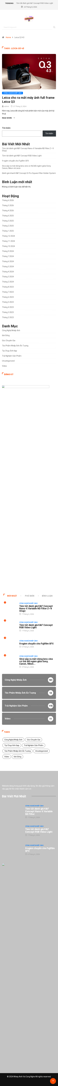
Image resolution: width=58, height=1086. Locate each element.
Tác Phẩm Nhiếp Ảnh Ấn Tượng (15, 346)
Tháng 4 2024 (8, 272)
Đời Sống (6, 335)
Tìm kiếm (6, 128)
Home (8, 37)
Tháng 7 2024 (8, 256)
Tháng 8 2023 (8, 287)
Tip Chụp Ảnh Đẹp (9, 351)
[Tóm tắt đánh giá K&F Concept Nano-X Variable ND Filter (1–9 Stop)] (12, 811)
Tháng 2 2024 (8, 282)
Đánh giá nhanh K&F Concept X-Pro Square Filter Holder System (29, 173)
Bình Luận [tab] (47, 596)
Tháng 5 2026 (8, 205)
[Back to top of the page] (53, 1081)
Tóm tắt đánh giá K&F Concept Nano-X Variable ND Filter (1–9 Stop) (36, 608)
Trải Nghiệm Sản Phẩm (11, 356)
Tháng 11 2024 (8, 241)
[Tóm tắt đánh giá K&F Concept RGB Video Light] (12, 830)
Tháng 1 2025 (8, 231)
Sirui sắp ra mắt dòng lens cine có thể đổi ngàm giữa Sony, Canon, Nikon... (36, 661)
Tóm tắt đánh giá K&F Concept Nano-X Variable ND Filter (39, 811)
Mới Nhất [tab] (12, 596)
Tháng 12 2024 (8, 236)
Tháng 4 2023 (8, 307)
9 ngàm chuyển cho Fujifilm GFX (15, 161)
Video (4, 366)
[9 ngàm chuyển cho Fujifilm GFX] (12, 850)
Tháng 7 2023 (8, 292)
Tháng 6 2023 (8, 297)
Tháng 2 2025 (8, 226)
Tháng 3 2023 (8, 312)
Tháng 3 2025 (8, 221)
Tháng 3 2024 (8, 277)
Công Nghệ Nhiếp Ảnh (12, 93)
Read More (7, 118)
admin (6, 106)
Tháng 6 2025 (8, 216)
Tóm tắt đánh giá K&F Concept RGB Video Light (34, 3)
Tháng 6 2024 (8, 261)
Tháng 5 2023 (8, 302)
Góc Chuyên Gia (8, 340)
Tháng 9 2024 (8, 251)
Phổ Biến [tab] (29, 596)
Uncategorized (8, 361)
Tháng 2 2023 (8, 317)
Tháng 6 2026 (8, 200)
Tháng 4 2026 (8, 210)
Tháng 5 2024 (8, 266)
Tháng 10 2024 (8, 246)
